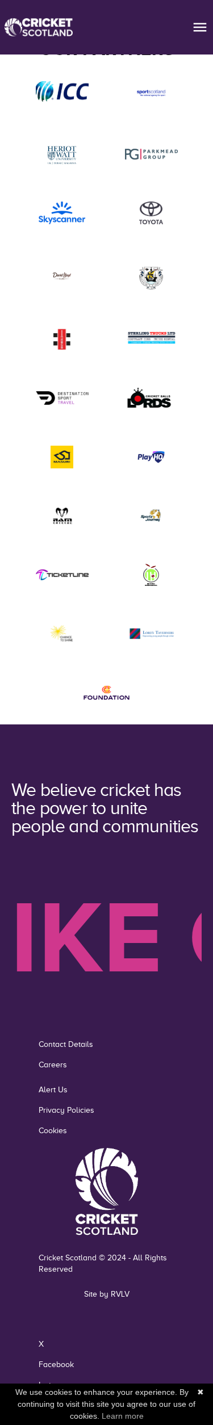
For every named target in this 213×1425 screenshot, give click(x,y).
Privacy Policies (66, 1110)
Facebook (56, 1364)
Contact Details (66, 1044)
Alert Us (53, 1089)
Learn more (123, 1415)
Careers (53, 1065)
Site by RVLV (107, 1294)
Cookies (53, 1130)
